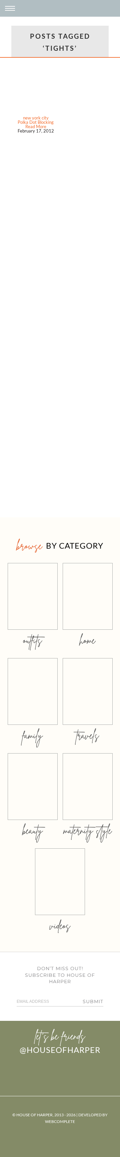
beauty (33, 830)
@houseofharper (60, 1050)
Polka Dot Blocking (36, 122)
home (87, 640)
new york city (36, 117)
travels (87, 735)
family (32, 735)
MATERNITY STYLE (87, 830)
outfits (32, 640)
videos (60, 925)
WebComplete (60, 1121)
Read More (35, 126)
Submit (93, 1001)
